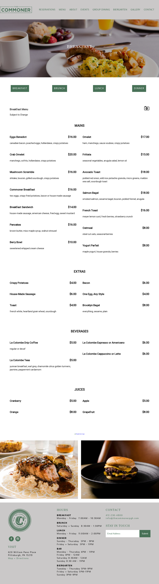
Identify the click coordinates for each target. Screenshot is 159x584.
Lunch (99, 88)
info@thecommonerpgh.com (122, 518)
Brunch (59, 88)
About (73, 10)
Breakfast (20, 88)
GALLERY (135, 10)
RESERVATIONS (47, 10)
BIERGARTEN (120, 10)
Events (85, 10)
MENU (62, 10)
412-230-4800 (114, 515)
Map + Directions (18, 558)
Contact (149, 10)
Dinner (139, 88)
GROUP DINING (101, 10)
